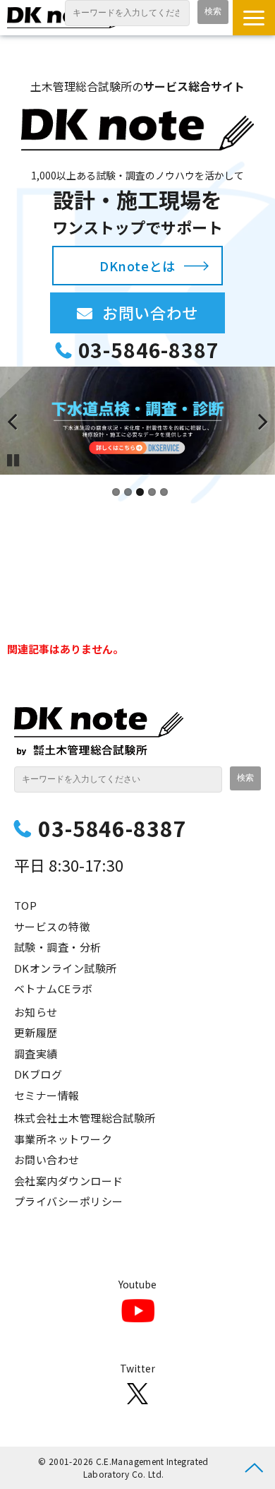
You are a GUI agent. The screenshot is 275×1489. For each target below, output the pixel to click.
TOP (25, 905)
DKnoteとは (137, 265)
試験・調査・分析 (58, 946)
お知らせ (36, 1011)
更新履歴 (36, 1032)
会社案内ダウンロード (68, 1180)
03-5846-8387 (148, 350)
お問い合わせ (163, 312)
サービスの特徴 (52, 926)
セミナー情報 (47, 1095)
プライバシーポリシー (68, 1201)
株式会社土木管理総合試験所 (85, 1117)
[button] (254, 17)
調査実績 (36, 1053)
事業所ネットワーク (63, 1139)
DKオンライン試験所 (65, 968)
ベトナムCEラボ (53, 988)
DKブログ (38, 1074)
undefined (21, 421)
